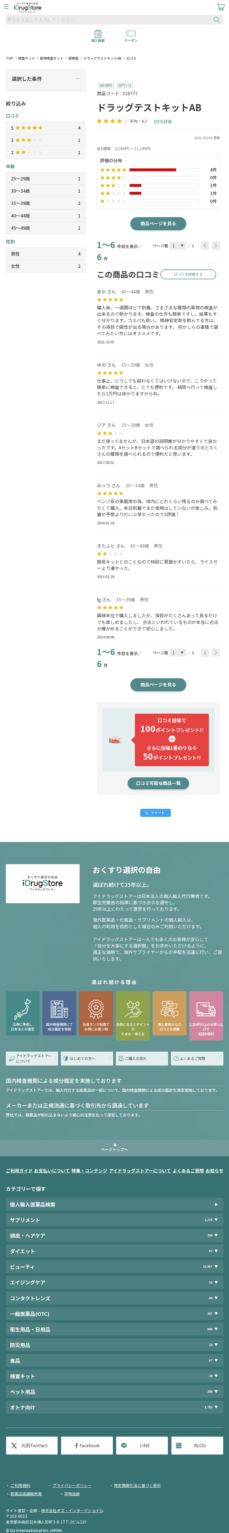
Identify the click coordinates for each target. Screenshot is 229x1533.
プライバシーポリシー (72, 1485)
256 (209, 1235)
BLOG (200, 1445)
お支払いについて (52, 1170)
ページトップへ (114, 1149)
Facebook (90, 1445)
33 (210, 1282)
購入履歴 (98, 38)
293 (209, 1391)
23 (210, 1345)
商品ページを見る (158, 223)
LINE (145, 1445)
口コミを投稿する (188, 274)
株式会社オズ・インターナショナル (72, 1510)
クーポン (131, 38)
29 (210, 1376)
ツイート (157, 812)
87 (210, 1251)
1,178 (208, 1220)
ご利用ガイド (19, 1170)
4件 (213, 169)
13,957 (207, 1266)
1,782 (208, 1407)
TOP (9, 58)
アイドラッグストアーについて (140, 1170)
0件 (213, 177)
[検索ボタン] (217, 20)
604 (209, 1329)
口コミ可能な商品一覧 (158, 783)
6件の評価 (163, 121)
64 (210, 1298)
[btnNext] (216, 245)
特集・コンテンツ (89, 1170)
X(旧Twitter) (35, 1445)
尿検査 (73, 58)
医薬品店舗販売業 (26, 1494)
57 (210, 1360)
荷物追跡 (72, 1494)
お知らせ (214, 1170)
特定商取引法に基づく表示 (137, 1485)
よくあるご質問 (188, 1170)
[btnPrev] (205, 245)
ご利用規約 (20, 1485)
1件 (213, 185)
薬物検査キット (51, 58)
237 (209, 1313)
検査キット (26, 58)
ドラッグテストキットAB (102, 58)
